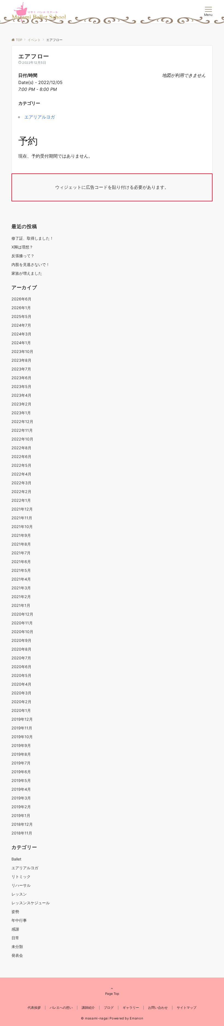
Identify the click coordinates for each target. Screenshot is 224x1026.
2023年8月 (21, 360)
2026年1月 (21, 307)
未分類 (17, 946)
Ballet (16, 859)
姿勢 (15, 911)
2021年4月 (21, 579)
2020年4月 (21, 684)
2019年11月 (21, 728)
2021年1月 (20, 605)
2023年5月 (21, 386)
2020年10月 (22, 631)
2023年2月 (21, 404)
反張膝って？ (22, 255)
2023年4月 (21, 395)
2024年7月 (21, 325)
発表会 (17, 955)
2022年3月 (21, 482)
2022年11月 (22, 430)
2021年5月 (21, 570)
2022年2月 (21, 491)
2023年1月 (21, 412)
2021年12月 (22, 509)
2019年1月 (20, 815)
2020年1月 (21, 710)
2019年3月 (21, 798)
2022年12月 (22, 421)
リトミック (21, 876)
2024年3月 (21, 334)
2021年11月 (21, 517)
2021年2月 (21, 596)
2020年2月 (21, 701)
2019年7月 (21, 763)
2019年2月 (21, 806)
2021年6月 (21, 561)
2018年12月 (22, 824)
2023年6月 (21, 377)
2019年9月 (21, 745)
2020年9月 (21, 640)
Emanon (136, 1018)
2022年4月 (21, 474)
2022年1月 (21, 500)
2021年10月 (22, 526)
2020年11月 (22, 623)
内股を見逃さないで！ (30, 264)
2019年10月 (22, 736)
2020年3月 (21, 693)
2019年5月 (21, 780)
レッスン (19, 894)
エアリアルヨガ (39, 117)
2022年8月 (21, 447)
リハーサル (21, 885)
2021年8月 (21, 544)
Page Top (112, 994)
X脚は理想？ (22, 247)
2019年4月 (21, 789)
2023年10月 (22, 351)
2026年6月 (21, 299)
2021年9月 (21, 535)
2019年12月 (22, 719)
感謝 (15, 929)
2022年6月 (21, 456)
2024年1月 (21, 342)
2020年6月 (21, 666)
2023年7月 (21, 369)
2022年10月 (22, 439)
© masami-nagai (95, 1018)
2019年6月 (21, 771)
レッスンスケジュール (30, 902)
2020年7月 (21, 658)
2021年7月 (21, 552)
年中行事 (19, 920)
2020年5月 (21, 675)
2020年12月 (22, 614)
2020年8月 (21, 649)
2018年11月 (21, 833)
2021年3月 (21, 588)
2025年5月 (21, 316)
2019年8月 (21, 754)
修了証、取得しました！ (32, 238)
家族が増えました (26, 273)
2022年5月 (21, 465)
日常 (15, 937)
